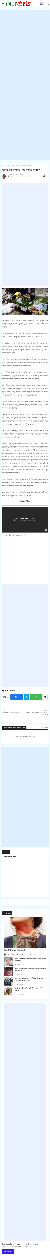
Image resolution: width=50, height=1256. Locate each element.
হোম (3, 165)
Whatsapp (36, 697)
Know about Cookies (20, 1246)
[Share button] (45, 697)
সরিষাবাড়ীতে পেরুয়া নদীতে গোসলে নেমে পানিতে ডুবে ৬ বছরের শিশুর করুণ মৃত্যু (30, 969)
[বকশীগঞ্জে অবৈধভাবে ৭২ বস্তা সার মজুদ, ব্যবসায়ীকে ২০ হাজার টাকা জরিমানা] (8, 961)
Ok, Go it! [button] (8, 1251)
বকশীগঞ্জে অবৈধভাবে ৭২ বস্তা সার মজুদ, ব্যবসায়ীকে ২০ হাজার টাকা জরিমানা (30, 959)
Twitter (26, 697)
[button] (47, 3)
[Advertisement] (25, 85)
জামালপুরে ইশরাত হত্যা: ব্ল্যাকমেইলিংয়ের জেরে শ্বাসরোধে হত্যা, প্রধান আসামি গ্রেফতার (29, 979)
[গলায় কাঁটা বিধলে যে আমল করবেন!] (25, 932)
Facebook (16, 697)
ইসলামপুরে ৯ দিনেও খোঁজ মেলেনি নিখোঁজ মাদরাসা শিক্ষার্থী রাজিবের (29, 989)
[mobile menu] (3, 3)
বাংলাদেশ (8, 165)
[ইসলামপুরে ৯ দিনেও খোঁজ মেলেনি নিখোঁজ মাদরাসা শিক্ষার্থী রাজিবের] (8, 991)
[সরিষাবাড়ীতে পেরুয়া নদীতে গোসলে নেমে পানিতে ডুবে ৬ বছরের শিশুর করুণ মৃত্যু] (8, 971)
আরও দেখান (45, 727)
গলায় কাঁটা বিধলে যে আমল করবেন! (14, 950)
